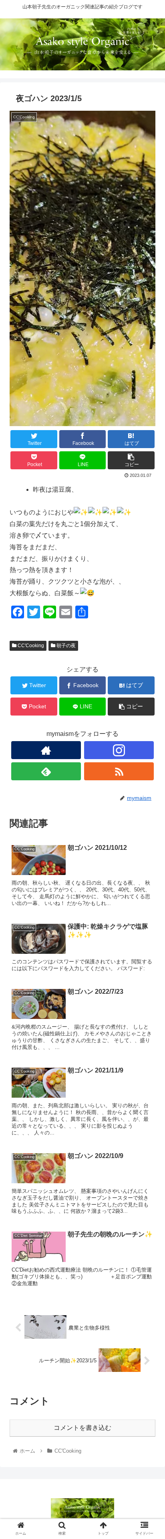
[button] (148, 987)
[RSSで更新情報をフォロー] (119, 771)
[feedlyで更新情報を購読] (46, 771)
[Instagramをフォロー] (119, 750)
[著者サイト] (46, 750)
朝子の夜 (65, 645)
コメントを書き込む (82, 1427)
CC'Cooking (30, 645)
